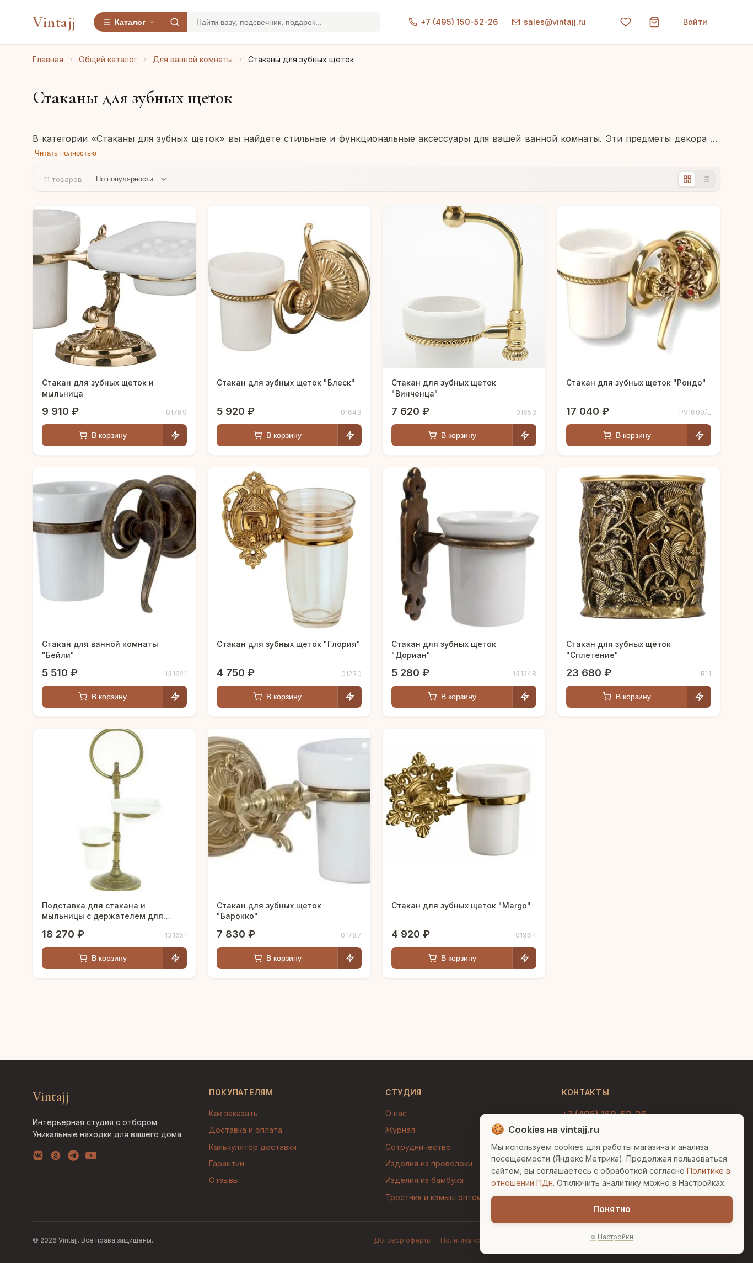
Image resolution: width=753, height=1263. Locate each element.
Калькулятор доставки (253, 1147)
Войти (695, 21)
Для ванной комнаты (193, 59)
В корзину (109, 435)
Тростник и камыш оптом (433, 1197)
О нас (396, 1113)
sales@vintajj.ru (555, 21)
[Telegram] (73, 1157)
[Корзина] (654, 22)
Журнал (400, 1129)
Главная (48, 59)
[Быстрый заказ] (175, 435)
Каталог (130, 22)
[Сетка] (687, 179)
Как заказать (233, 1113)
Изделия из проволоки (428, 1163)
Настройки (615, 1237)
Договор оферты (403, 1240)
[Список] (705, 179)
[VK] (38, 1157)
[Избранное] (625, 22)
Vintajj (54, 22)
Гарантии (226, 1163)
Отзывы (224, 1180)
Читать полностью (65, 153)
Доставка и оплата (245, 1129)
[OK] (55, 1157)
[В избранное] (179, 222)
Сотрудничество (418, 1147)
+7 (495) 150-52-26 (459, 21)
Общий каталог (108, 59)
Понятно (612, 1209)
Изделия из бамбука (424, 1180)
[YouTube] (90, 1157)
